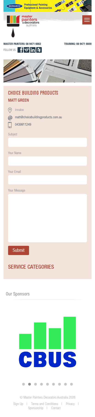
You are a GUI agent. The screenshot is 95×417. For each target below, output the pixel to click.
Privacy (70, 404)
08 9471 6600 (84, 44)
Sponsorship (35, 408)
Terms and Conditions (44, 404)
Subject (12, 134)
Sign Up (18, 404)
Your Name (14, 153)
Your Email (14, 171)
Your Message (16, 190)
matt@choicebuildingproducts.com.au (38, 117)
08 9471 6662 (33, 44)
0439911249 (23, 124)
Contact (56, 408)
